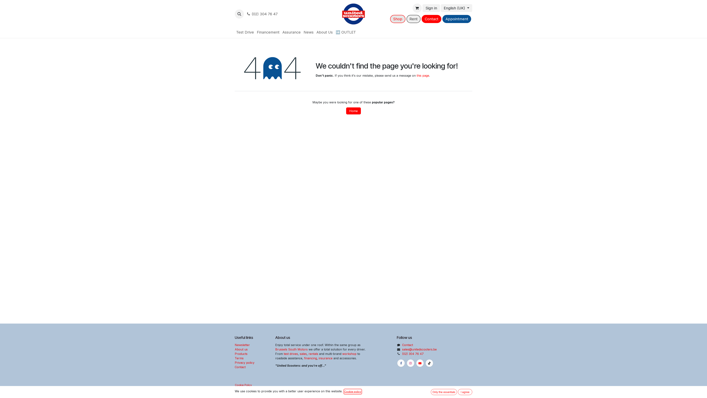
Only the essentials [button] (443, 392)
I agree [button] (465, 392)
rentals (313, 354)
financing (310, 358)
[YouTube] (420, 363)
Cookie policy (352, 391)
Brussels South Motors (291, 349)
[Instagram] (410, 363)
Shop (397, 19)
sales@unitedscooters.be (419, 349)
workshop (349, 354)
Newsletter (242, 345)
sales (303, 354)
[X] (429, 363)
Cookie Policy (243, 385)
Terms (239, 358)
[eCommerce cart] (417, 8)
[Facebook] (401, 363)
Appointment (457, 19)
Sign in (431, 8)
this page (423, 75)
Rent (413, 19)
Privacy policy (244, 362)
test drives (291, 354)
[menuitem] (245, 32)
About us (241, 349)
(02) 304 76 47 (265, 14)
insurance (326, 358)
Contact (431, 19)
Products (241, 354)
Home (353, 111)
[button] (239, 14)
